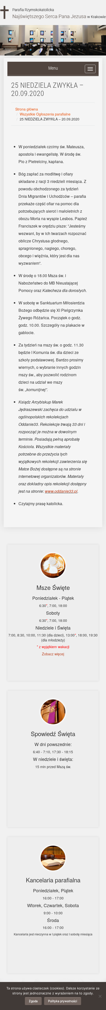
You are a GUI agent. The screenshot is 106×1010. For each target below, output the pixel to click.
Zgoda (33, 1001)
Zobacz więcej (53, 653)
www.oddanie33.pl (61, 491)
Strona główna (26, 109)
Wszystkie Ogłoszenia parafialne (45, 114)
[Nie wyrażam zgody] (99, 996)
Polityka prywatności (62, 1001)
